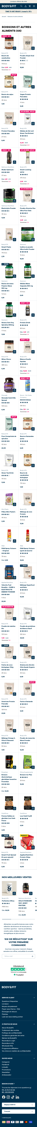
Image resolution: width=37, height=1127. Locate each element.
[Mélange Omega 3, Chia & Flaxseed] (9, 725)
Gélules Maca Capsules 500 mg (26, 285)
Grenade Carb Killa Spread (9, 399)
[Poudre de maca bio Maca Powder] (27, 725)
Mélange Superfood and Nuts (27, 586)
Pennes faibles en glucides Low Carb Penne (8, 818)
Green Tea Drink (8, 473)
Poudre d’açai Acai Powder (27, 57)
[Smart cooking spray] (27, 157)
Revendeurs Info (8, 1043)
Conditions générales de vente (13, 1035)
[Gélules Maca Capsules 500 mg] (27, 271)
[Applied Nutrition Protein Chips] (27, 842)
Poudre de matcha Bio (8, 627)
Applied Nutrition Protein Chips (26, 856)
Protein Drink (25, 323)
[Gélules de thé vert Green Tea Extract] (27, 118)
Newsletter (6, 1072)
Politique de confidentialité (12, 1033)
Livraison (5, 1004)
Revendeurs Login (8, 1041)
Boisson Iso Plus (26, 775)
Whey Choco (6, 359)
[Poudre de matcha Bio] (9, 613)
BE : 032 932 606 (8, 1092)
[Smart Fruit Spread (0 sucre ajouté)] (9, 842)
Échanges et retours (9, 1012)
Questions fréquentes (10, 1001)
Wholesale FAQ (7, 1046)
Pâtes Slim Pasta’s (8, 512)
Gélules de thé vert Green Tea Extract (27, 132)
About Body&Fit (8, 1028)
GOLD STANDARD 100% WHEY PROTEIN (25, 903)
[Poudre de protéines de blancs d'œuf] (27, 613)
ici (30, 1088)
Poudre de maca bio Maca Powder (27, 739)
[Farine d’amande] (27, 688)
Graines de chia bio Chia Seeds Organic (27, 666)
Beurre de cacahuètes (6, 57)
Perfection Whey (8, 901)
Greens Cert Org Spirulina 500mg (8, 324)
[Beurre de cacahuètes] (9, 43)
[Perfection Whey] (9, 888)
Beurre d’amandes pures (27, 437)
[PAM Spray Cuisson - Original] (9, 535)
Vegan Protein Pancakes (25, 95)
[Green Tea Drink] (9, 460)
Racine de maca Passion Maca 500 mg (7, 286)
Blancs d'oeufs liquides (25, 360)
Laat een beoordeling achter (12, 1017)
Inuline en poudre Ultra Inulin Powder (27, 248)
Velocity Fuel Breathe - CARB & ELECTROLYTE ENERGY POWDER (8, 588)
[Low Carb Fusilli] (27, 803)
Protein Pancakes (8, 131)
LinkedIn (5, 1067)
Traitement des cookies (10, 1030)
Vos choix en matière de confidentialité (16, 1051)
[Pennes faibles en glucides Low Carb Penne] (9, 803)
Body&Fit (8, 1117)
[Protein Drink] (27, 309)
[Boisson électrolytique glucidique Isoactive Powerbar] (9, 762)
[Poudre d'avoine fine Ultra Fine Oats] (27, 195)
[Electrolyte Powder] (9, 195)
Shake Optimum (8, 170)
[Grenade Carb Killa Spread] (9, 385)
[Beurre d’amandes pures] (27, 423)
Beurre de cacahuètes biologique (24, 475)
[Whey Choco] (9, 346)
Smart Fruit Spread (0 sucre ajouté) (9, 856)
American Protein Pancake (8, 702)
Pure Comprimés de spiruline (9, 437)
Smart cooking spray (25, 171)
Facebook (5, 1065)
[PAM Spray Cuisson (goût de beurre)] (27, 535)
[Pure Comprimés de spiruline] (9, 423)
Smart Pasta (6, 247)
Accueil (4, 16)
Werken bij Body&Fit (9, 1038)
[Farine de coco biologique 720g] (9, 652)
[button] (30, 6)
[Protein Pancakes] (9, 118)
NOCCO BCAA (25, 400)
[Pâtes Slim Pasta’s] (9, 499)
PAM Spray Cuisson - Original (9, 549)
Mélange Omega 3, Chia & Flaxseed (8, 739)
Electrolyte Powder (9, 208)
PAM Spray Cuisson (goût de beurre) (27, 549)
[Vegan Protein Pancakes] (27, 81)
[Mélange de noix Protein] (27, 499)
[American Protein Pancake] (9, 688)
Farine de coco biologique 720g (7, 666)
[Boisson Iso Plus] (27, 762)
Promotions (6, 1070)
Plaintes (5, 1014)
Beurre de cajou (7, 94)
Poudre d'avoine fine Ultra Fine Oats (27, 209)
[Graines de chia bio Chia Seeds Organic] (27, 652)
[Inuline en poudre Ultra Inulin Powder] (27, 234)
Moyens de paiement (9, 1006)
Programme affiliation (10, 1048)
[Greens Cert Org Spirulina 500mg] (9, 309)
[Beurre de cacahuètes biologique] (27, 460)
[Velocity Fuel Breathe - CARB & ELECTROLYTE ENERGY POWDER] (9, 572)
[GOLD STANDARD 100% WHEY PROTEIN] (25, 888)
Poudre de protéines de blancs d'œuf (27, 627)
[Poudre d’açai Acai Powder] (27, 43)
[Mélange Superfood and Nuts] (27, 572)
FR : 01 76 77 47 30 (8, 1090)
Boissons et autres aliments (15, 16)
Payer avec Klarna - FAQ (11, 1009)
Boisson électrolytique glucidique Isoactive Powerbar (9, 778)
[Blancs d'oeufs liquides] (27, 346)
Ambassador (6, 1075)
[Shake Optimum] (9, 157)
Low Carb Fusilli (26, 816)
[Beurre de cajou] (9, 81)
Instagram (6, 1062)
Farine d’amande (26, 701)
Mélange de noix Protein (26, 513)
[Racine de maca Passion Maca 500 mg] (9, 271)
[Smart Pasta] (9, 234)
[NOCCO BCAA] (27, 385)
